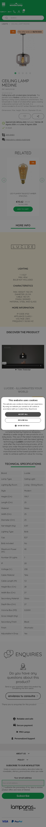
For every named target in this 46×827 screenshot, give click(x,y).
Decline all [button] (23, 420)
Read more (33, 409)
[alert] (23, 413)
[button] (23, 425)
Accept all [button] (23, 414)
